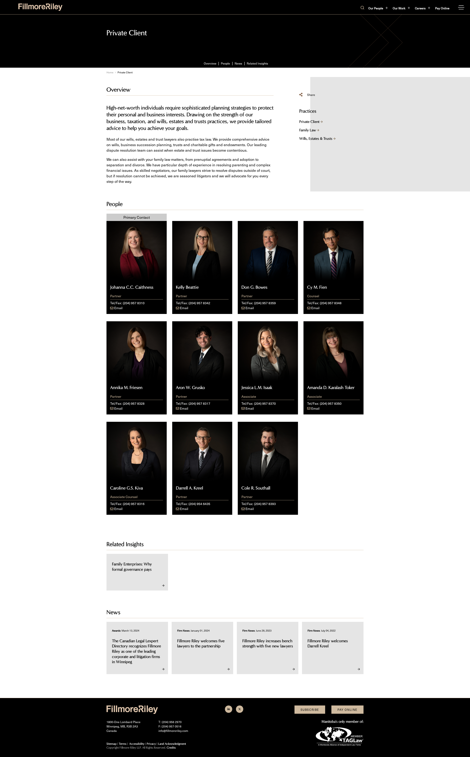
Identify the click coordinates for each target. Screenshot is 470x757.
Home (109, 72)
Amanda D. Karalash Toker (331, 387)
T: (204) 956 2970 (170, 722)
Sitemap (111, 743)
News (238, 63)
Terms (122, 743)
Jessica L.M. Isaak (256, 387)
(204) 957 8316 (133, 503)
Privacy (151, 743)
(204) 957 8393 (265, 503)
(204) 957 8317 (199, 403)
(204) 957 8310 (133, 302)
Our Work (399, 8)
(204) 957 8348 (330, 302)
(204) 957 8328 (133, 403)
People (225, 63)
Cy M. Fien (317, 287)
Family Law (308, 130)
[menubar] (409, 8)
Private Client (309, 122)
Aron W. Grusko (190, 387)
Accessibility (136, 743)
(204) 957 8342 (199, 302)
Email (118, 307)
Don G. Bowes (254, 287)
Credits (171, 747)
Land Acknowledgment (172, 743)
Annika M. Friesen (126, 387)
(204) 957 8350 (330, 403)
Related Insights (257, 63)
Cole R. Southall (255, 488)
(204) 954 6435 (199, 503)
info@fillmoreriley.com (173, 730)
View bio (136, 271)
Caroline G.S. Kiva (126, 488)
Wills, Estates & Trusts (316, 138)
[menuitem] (378, 8)
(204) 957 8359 (265, 302)
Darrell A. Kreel (189, 488)
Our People (375, 8)
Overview (210, 63)
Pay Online (442, 8)
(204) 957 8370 (265, 403)
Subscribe (310, 709)
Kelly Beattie (187, 287)
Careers (420, 8)
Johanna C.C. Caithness (131, 287)
